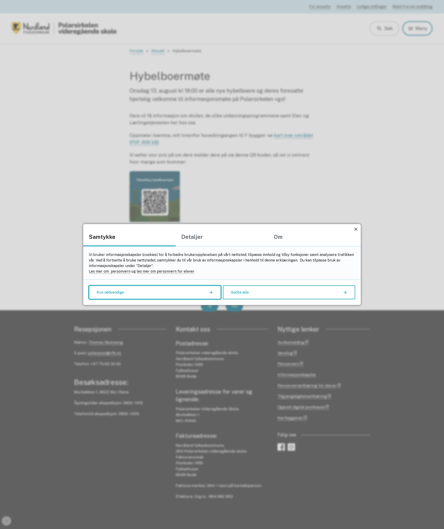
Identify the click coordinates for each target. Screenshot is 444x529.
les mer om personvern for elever (165, 271)
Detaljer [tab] (192, 237)
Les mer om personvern (109, 271)
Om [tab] (278, 237)
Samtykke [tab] (102, 237)
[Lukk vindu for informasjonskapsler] (355, 229)
